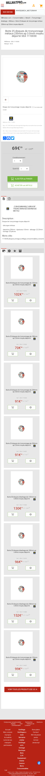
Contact (36, 732)
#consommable (38, 125)
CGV (21, 724)
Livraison (27, 725)
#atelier (4, 127)
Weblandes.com (31, 775)
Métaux (11, 21)
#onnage (18, 125)
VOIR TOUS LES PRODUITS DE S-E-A (22, 689)
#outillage (23, 125)
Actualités (7, 737)
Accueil (7, 729)
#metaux (21, 127)
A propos (8, 735)
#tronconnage (10, 127)
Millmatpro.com (6, 18)
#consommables (30, 125)
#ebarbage (16, 127)
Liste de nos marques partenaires (7, 742)
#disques (13, 125)
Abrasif (27, 18)
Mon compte (7, 732)
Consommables (18, 18)
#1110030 (8, 125)
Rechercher (28, 722)
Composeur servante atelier (12, 722)
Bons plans (36, 729)
